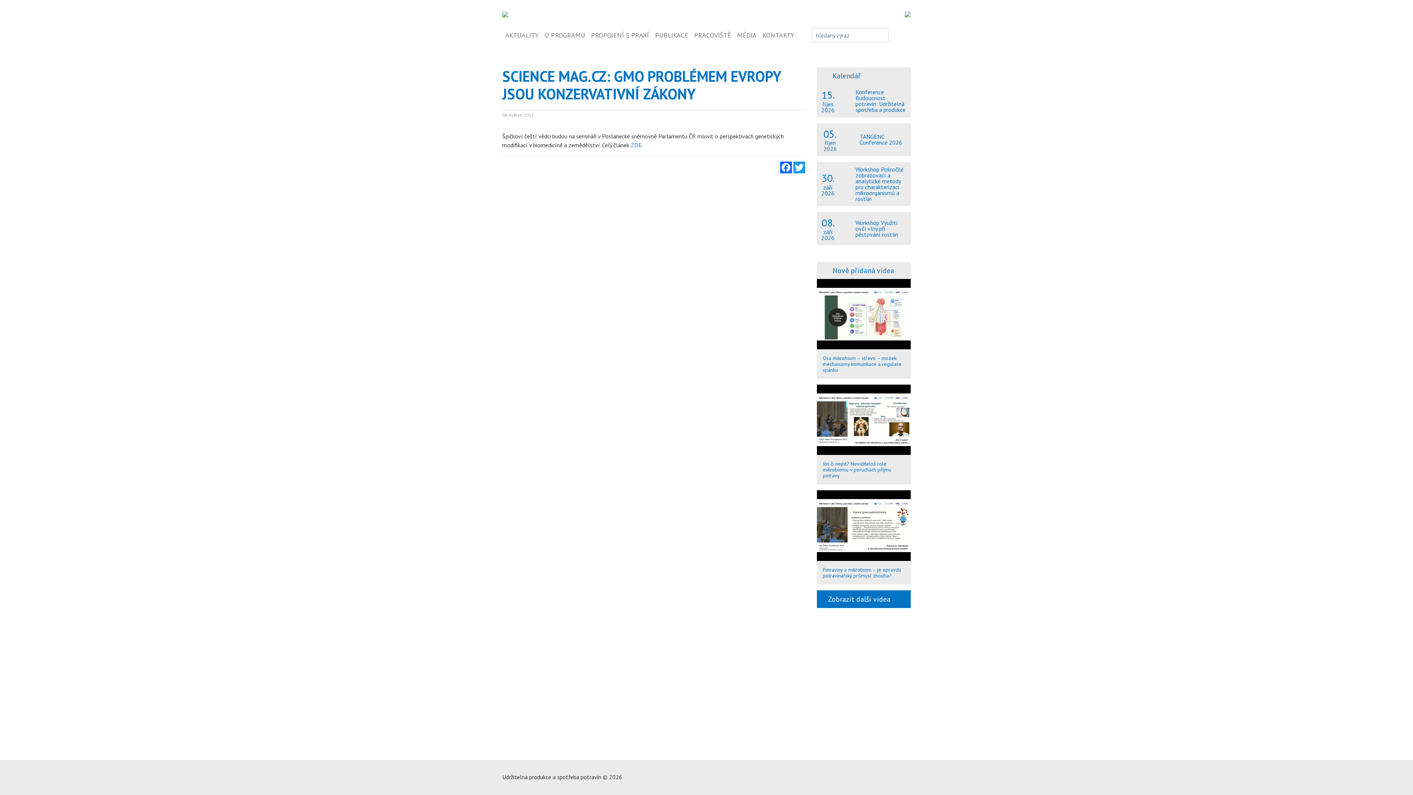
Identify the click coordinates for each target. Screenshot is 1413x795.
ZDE (636, 145)
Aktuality (522, 35)
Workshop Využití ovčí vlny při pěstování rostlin (877, 228)
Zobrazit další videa (861, 599)
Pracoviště (712, 35)
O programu (565, 35)
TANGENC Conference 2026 (881, 139)
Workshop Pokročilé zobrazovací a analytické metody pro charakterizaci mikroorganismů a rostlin (880, 184)
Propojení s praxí (620, 35)
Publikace (671, 35)
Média (747, 35)
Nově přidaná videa (863, 270)
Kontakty (778, 35)
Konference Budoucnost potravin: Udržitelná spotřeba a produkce (881, 101)
